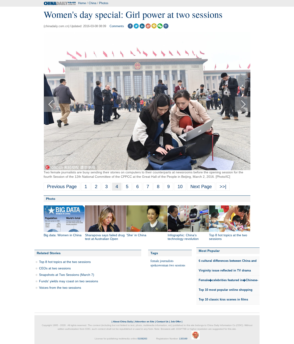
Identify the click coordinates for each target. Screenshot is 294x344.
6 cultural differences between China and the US (228, 262)
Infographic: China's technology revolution (183, 237)
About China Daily (123, 321)
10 (180, 186)
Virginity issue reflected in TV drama (225, 270)
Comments (117, 26)
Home (82, 3)
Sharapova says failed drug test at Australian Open (105, 237)
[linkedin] (142, 27)
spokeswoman (159, 265)
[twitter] (136, 27)
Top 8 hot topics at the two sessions (65, 262)
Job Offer (176, 321)
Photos (103, 3)
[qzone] (154, 27)
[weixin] (160, 27)
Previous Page (62, 186)
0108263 (142, 338)
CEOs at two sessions (55, 268)
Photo (50, 199)
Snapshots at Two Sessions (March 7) (66, 275)
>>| (223, 186)
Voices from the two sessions (60, 287)
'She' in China (136, 235)
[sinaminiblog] (148, 27)
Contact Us (162, 321)
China (92, 3)
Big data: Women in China (63, 235)
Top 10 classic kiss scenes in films (223, 299)
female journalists (161, 261)
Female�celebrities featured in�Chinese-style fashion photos (228, 281)
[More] (166, 27)
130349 (183, 338)
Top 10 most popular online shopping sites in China (225, 291)
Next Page (201, 186)
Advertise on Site (144, 321)
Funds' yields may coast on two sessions (68, 281)
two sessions (177, 265)
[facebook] (130, 27)
